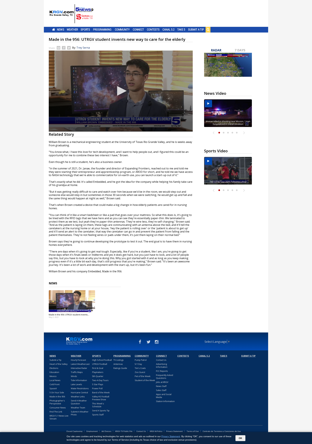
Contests (153, 29)
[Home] (71, 13)
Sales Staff (161, 390)
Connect (138, 29)
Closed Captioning (74, 431)
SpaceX (53, 388)
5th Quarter (97, 376)
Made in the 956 (57, 396)
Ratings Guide (120, 368)
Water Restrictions (80, 388)
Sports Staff (98, 414)
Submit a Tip (196, 29)
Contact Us (161, 359)
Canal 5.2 (168, 29)
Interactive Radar (79, 368)
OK (240, 438)
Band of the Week (101, 392)
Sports (85, 29)
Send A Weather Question (79, 402)
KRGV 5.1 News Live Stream (59, 417)
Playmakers (97, 372)
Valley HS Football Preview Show (100, 398)
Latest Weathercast (80, 364)
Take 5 (181, 29)
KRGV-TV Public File (123, 431)
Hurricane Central (79, 392)
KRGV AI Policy (156, 431)
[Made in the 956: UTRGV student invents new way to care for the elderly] (72, 301)
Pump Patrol (141, 359)
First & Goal (97, 368)
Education (54, 372)
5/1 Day (138, 364)
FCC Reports (162, 371)
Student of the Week (145, 380)
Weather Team (78, 407)
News (60, 29)
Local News (55, 380)
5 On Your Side (57, 392)
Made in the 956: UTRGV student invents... (69, 314)
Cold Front (54, 384)
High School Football (102, 359)
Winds (74, 376)
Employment (92, 431)
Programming (102, 29)
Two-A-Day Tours (100, 380)
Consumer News (58, 407)
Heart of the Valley (58, 364)
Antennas (118, 364)
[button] (121, 91)
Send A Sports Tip (101, 410)
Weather (72, 29)
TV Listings (118, 359)
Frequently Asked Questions (164, 376)
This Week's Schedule (98, 405)
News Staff (161, 386)
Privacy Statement (174, 431)
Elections (54, 368)
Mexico (53, 376)
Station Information (165, 401)
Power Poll (97, 388)
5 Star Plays (97, 384)
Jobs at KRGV (162, 382)
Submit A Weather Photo (79, 413)
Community (122, 29)
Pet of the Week (142, 376)
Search (208, 29)
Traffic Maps (77, 372)
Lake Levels (76, 384)
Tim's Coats (140, 368)
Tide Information (79, 380)
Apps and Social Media (163, 396)
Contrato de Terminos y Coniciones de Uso (222, 431)
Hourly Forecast (78, 359)
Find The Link (56, 411)
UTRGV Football (99, 364)
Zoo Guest (140, 372)
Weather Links (78, 396)
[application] (121, 91)
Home (53, 29)
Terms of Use (193, 431)
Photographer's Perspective (57, 402)
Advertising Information (161, 365)
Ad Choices (106, 431)
